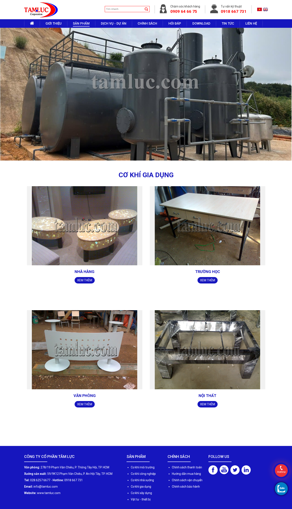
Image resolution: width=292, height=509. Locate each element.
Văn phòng (85, 415)
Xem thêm (84, 299)
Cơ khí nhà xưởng (142, 499)
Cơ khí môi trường (143, 486)
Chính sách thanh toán (187, 486)
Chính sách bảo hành (186, 506)
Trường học (207, 291)
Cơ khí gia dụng (141, 506)
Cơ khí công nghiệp (143, 493)
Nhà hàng (84, 291)
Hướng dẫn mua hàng (186, 493)
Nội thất (207, 415)
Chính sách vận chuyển (187, 499)
